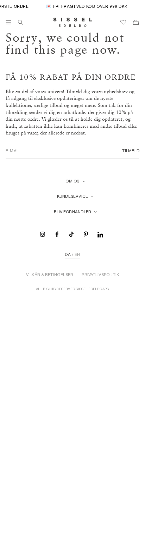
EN (77, 254)
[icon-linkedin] (100, 234)
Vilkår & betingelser (50, 274)
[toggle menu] (8, 22)
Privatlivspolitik (100, 274)
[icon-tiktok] (71, 234)
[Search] (20, 22)
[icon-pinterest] (86, 234)
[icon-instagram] (42, 234)
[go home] (72, 22)
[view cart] (135, 22)
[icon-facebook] (57, 234)
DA (67, 254)
